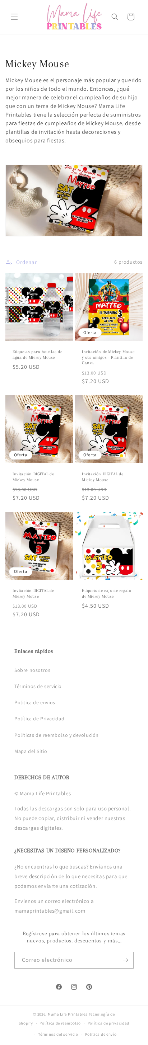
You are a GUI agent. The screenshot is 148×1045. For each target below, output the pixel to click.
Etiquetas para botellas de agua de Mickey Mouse (38, 354)
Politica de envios (34, 702)
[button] (14, 17)
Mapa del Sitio (30, 751)
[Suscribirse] (125, 960)
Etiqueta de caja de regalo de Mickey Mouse (106, 593)
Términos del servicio (58, 1034)
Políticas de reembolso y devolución (56, 735)
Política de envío (101, 1034)
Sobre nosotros (32, 670)
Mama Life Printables (68, 1014)
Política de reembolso (60, 1023)
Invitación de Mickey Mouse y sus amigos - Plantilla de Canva (108, 357)
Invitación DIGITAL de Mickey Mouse (33, 477)
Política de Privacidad (39, 718)
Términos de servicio (38, 686)
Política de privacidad (108, 1023)
